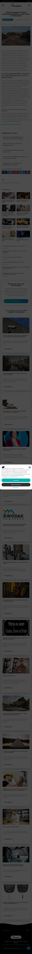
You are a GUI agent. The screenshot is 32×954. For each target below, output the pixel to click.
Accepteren (16, 480)
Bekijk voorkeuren (16, 484)
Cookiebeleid (15, 487)
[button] (29, 467)
